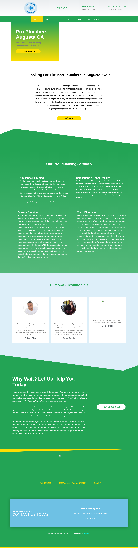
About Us (50, 19)
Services (66, 19)
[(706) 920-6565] (78, 8)
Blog (79, 19)
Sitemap (87, 533)
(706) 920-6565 (88, 6)
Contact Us (94, 19)
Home (37, 19)
